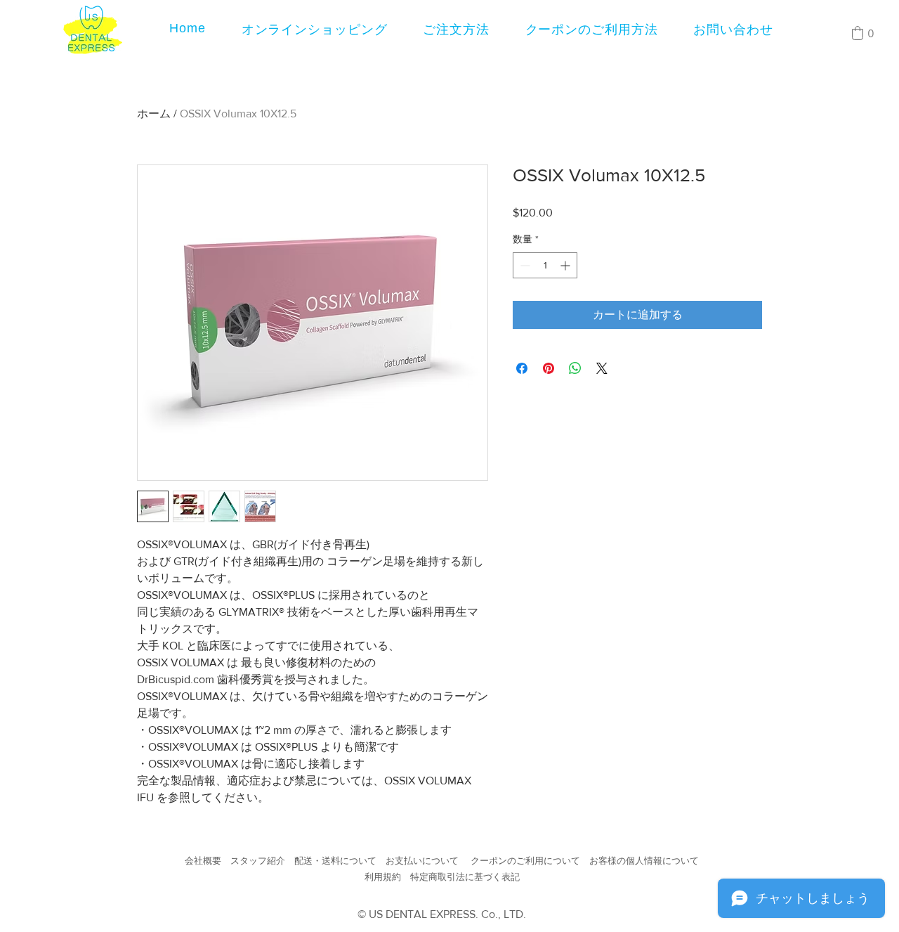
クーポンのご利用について (525, 860)
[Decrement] (523, 288)
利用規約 (383, 877)
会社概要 (203, 860)
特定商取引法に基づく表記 (465, 877)
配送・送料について (335, 860)
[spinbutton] (545, 288)
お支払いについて (422, 860)
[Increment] (566, 288)
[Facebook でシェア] (521, 390)
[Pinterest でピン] (548, 390)
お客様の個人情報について (644, 860)
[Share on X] (601, 390)
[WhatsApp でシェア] (575, 390)
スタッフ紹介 (257, 860)
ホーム (154, 113)
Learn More (727, 234)
